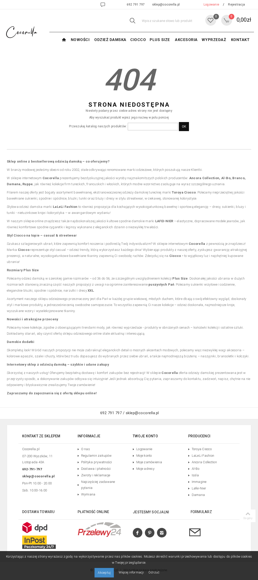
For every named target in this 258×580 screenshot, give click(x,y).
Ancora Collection (204, 462)
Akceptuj (104, 572)
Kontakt (240, 39)
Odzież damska (110, 39)
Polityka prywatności (96, 462)
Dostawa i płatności (96, 469)
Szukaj (132, 21)
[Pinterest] (149, 533)
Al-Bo (195, 469)
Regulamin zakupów (96, 455)
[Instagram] (161, 533)
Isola (195, 475)
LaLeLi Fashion (203, 455)
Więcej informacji (132, 572)
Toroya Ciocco (202, 449)
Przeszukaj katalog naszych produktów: (98, 126)
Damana (198, 495)
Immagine (199, 482)
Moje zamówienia (149, 462)
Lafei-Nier (199, 488)
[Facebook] (137, 533)
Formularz (201, 512)
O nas (85, 449)
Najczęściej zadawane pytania (98, 485)
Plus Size (160, 39)
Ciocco (138, 39)
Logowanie (144, 449)
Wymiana (88, 494)
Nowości (80, 39)
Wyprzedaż (214, 39)
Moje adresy (145, 469)
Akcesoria (186, 39)
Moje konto (144, 455)
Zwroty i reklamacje (95, 475)
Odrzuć (154, 572)
